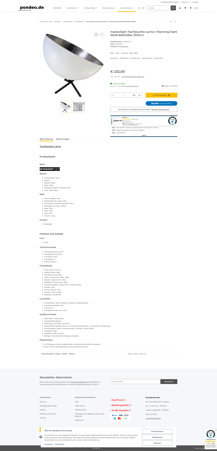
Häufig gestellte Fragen (169, 2)
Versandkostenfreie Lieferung (133, 77)
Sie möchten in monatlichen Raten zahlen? (143, 109)
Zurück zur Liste (46, 21)
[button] (180, 8)
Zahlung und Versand (48, 414)
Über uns (185, 2)
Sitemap (43, 418)
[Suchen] (173, 8)
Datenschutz (59, 444)
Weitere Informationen (160, 109)
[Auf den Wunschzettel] (101, 34)
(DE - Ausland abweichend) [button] (129, 86)
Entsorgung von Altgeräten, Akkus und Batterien (89, 415)
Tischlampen (123, 46)
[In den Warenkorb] (41, 29)
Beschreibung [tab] (46, 139)
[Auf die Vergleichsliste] (96, 34)
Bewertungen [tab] (62, 139)
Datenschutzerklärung (79, 382)
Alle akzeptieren (157, 431)
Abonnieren (168, 381)
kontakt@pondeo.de (153, 418)
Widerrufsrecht (81, 410)
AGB (76, 402)
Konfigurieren (157, 437)
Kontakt (195, 2)
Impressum (48, 444)
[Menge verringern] (112, 95)
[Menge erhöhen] (139, 95)
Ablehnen (157, 443)
